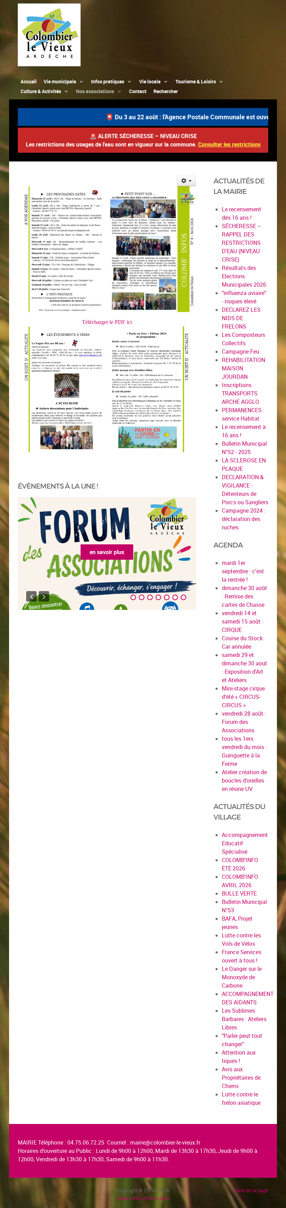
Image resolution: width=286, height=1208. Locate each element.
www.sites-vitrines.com (143, 1198)
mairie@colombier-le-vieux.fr (165, 1142)
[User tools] (186, 181)
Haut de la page (251, 1190)
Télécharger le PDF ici (107, 322)
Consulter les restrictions (229, 144)
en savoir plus (107, 552)
